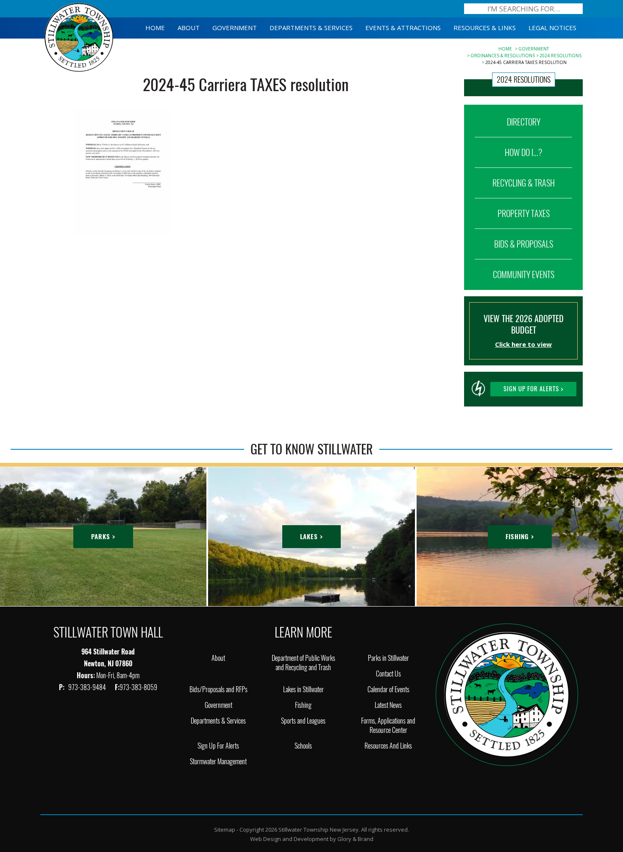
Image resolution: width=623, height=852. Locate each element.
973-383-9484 (87, 687)
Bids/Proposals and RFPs (218, 689)
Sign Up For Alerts (218, 745)
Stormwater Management (218, 761)
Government (533, 49)
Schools (303, 745)
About (218, 658)
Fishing (303, 705)
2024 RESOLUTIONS (560, 55)
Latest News (388, 705)
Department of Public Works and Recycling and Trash (303, 663)
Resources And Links (388, 745)
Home (505, 49)
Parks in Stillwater (388, 658)
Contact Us (388, 673)
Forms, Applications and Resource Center (388, 725)
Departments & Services (218, 720)
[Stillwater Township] (507, 694)
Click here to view (523, 344)
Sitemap (224, 829)
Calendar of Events (388, 689)
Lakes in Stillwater (303, 689)
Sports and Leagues (303, 720)
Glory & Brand (355, 839)
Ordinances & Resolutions (502, 55)
